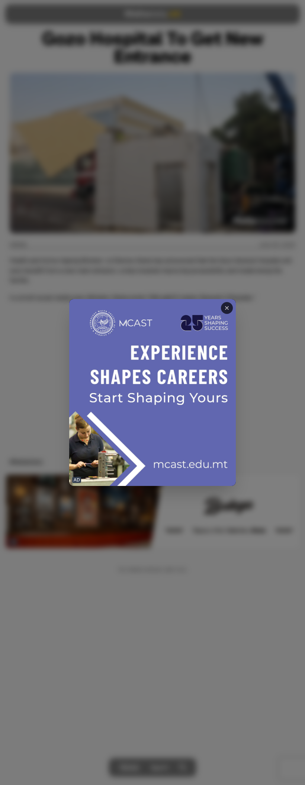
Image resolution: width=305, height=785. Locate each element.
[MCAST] (152, 392)
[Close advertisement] (227, 308)
